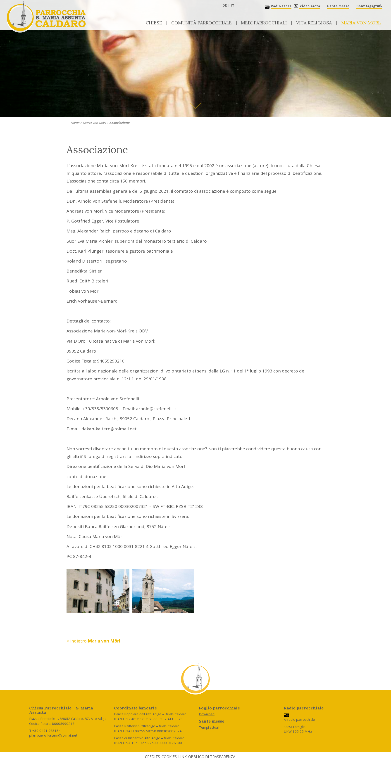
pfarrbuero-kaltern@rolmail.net (53, 735)
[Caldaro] (163, 591)
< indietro (93, 641)
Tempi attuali (209, 727)
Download (207, 714)
